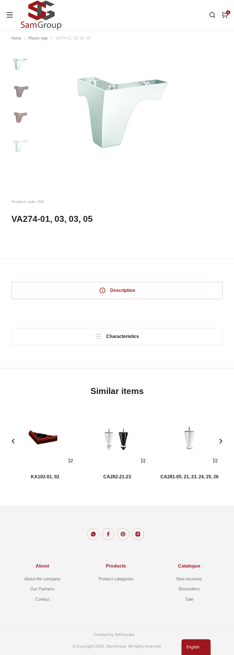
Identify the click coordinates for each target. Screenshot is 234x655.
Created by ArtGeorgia (114, 634)
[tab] (117, 290)
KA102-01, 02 (45, 476)
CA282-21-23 (117, 476)
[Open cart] (224, 14)
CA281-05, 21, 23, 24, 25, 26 (189, 476)
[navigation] (196, 647)
